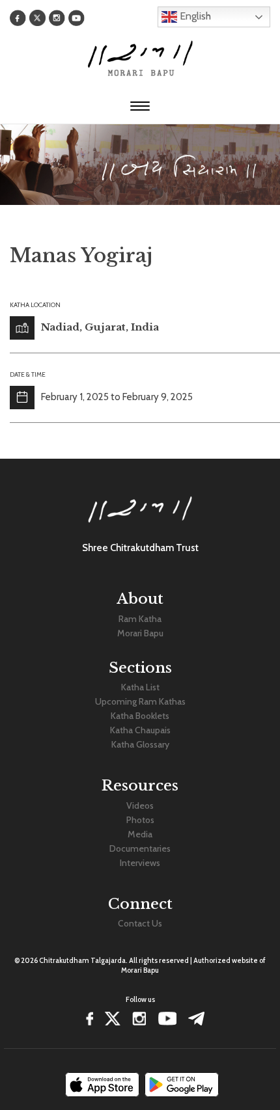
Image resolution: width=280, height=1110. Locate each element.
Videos (140, 805)
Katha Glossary (140, 744)
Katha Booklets (140, 716)
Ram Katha (140, 619)
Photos (140, 820)
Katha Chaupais (140, 730)
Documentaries (140, 848)
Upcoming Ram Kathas (140, 701)
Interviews (140, 863)
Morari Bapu (140, 633)
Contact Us (140, 923)
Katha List (140, 687)
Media (140, 834)
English (194, 16)
